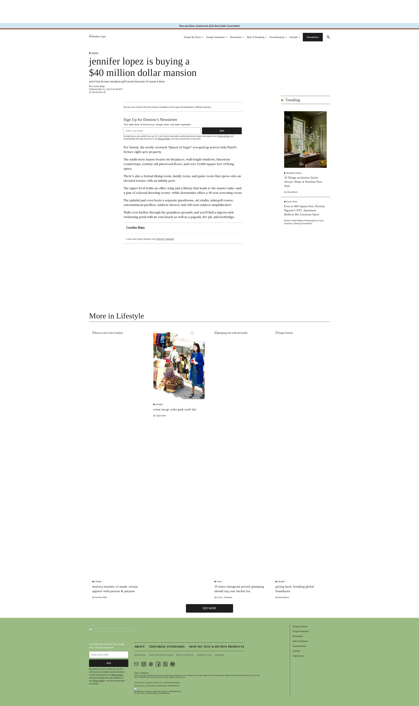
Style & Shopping (255, 37)
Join (221, 130)
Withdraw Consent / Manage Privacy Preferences (157, 691)
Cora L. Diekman (224, 597)
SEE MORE (210, 608)
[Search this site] (328, 37)
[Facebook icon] (158, 664)
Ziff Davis (155, 683)
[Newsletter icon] (136, 664)
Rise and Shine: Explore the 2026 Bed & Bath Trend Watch (209, 25)
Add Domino (97, 92)
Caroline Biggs (98, 86)
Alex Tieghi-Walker (295, 220)
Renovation (236, 37)
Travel (219, 581)
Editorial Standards (165, 239)
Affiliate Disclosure (161, 655)
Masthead (140, 655)
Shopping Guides (294, 173)
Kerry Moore (283, 597)
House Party (291, 201)
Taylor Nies (161, 416)
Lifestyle (293, 37)
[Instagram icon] (143, 664)
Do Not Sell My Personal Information (152, 693)
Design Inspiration (215, 37)
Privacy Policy (164, 139)
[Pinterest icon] (151, 664)
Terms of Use (223, 136)
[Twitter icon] (165, 664)
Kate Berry (307, 223)
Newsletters (313, 37)
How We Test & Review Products (216, 646)
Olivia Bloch (292, 192)
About (139, 646)
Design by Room (192, 37)
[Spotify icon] (172, 664)
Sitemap (219, 655)
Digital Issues (299, 656)
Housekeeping (276, 37)
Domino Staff (101, 597)
